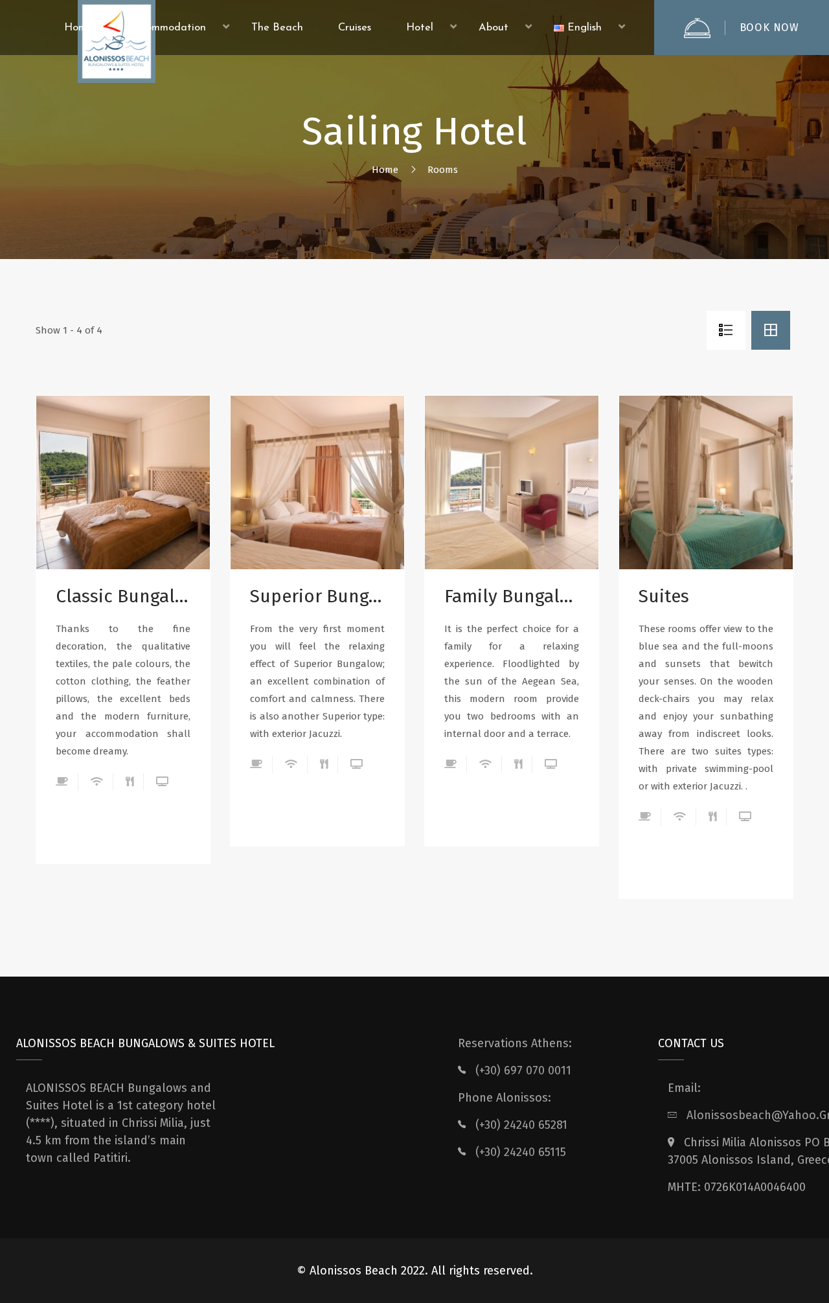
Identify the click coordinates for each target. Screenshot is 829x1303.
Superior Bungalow (317, 596)
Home (385, 170)
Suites (664, 596)
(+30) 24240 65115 (520, 1152)
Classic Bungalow (123, 596)
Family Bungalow (511, 596)
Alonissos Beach (354, 1270)
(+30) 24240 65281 (521, 1125)
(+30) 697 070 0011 (523, 1070)
